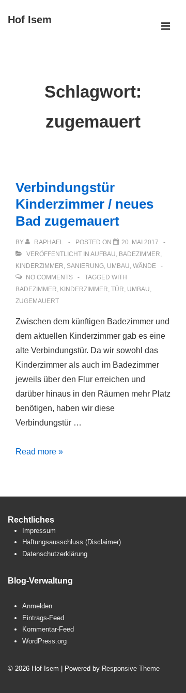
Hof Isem (30, 19)
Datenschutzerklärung (54, 554)
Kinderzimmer (40, 266)
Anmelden (37, 606)
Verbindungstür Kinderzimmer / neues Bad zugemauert (84, 204)
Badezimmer (139, 254)
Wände (144, 266)
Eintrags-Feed (43, 618)
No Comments (49, 277)
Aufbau (103, 254)
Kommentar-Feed (48, 629)
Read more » (39, 451)
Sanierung (85, 266)
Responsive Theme (131, 668)
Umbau (118, 266)
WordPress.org (44, 641)
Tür (117, 289)
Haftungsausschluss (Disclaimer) (71, 542)
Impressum (39, 530)
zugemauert (37, 301)
